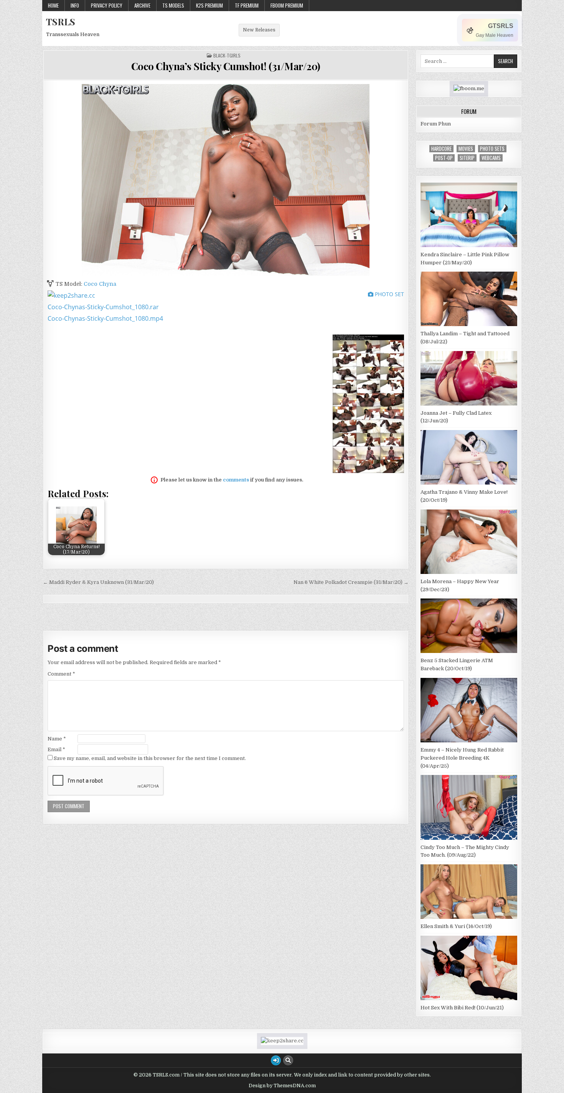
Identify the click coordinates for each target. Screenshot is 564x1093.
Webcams (491, 158)
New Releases (259, 30)
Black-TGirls (227, 55)
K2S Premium (209, 5)
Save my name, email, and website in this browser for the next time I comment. (150, 758)
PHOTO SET (388, 294)
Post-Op (444, 158)
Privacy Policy (106, 5)
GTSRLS (500, 26)
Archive (142, 5)
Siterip (467, 158)
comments (236, 480)
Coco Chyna (100, 284)
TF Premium (247, 5)
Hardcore (441, 148)
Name (57, 739)
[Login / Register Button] (276, 1060)
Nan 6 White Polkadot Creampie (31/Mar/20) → (351, 582)
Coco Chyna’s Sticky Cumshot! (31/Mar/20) (225, 66)
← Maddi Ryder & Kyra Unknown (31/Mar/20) (98, 582)
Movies (465, 148)
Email (56, 749)
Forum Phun (436, 124)
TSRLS (60, 21)
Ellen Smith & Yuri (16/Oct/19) (456, 926)
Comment (61, 674)
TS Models (173, 5)
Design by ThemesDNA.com (282, 1085)
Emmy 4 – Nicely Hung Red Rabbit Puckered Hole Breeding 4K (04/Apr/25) (462, 758)
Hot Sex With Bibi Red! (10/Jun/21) (462, 1008)
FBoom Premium (286, 5)
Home (53, 5)
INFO (75, 5)
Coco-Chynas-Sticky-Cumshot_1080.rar (103, 307)
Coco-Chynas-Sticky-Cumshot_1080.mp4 (105, 318)
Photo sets (492, 148)
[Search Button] (288, 1060)
